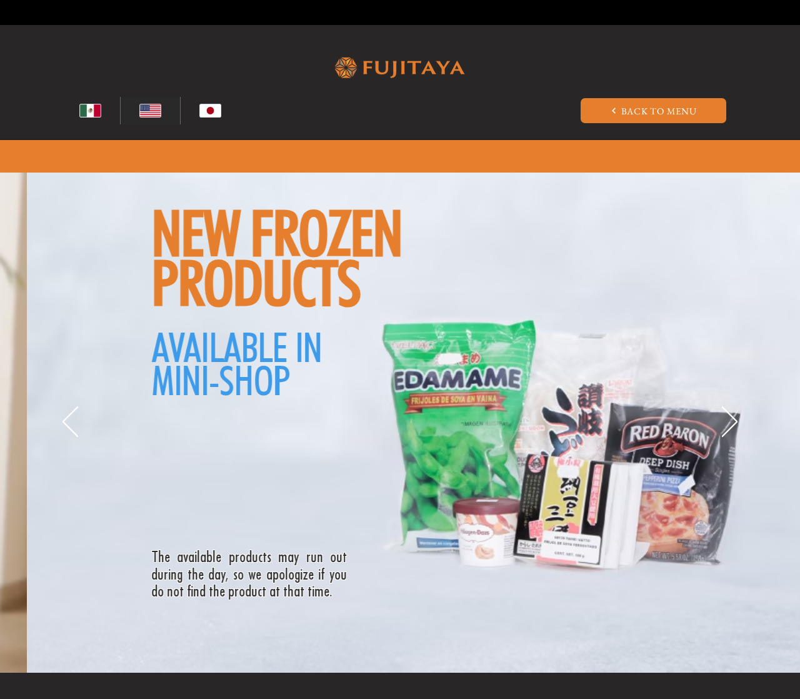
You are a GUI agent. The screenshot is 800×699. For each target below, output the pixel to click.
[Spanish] (90, 110)
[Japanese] (210, 110)
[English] (150, 110)
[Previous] (70, 422)
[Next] (730, 422)
